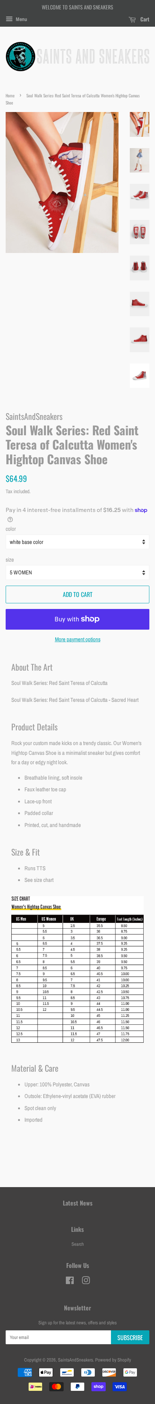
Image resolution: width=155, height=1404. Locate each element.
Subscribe (130, 1337)
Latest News (78, 1202)
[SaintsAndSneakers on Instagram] (86, 1282)
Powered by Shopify (113, 1360)
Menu (21, 19)
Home (10, 95)
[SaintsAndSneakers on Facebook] (69, 1282)
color (11, 529)
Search (77, 1244)
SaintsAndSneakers (75, 1360)
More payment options (77, 639)
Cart (144, 19)
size (10, 559)
